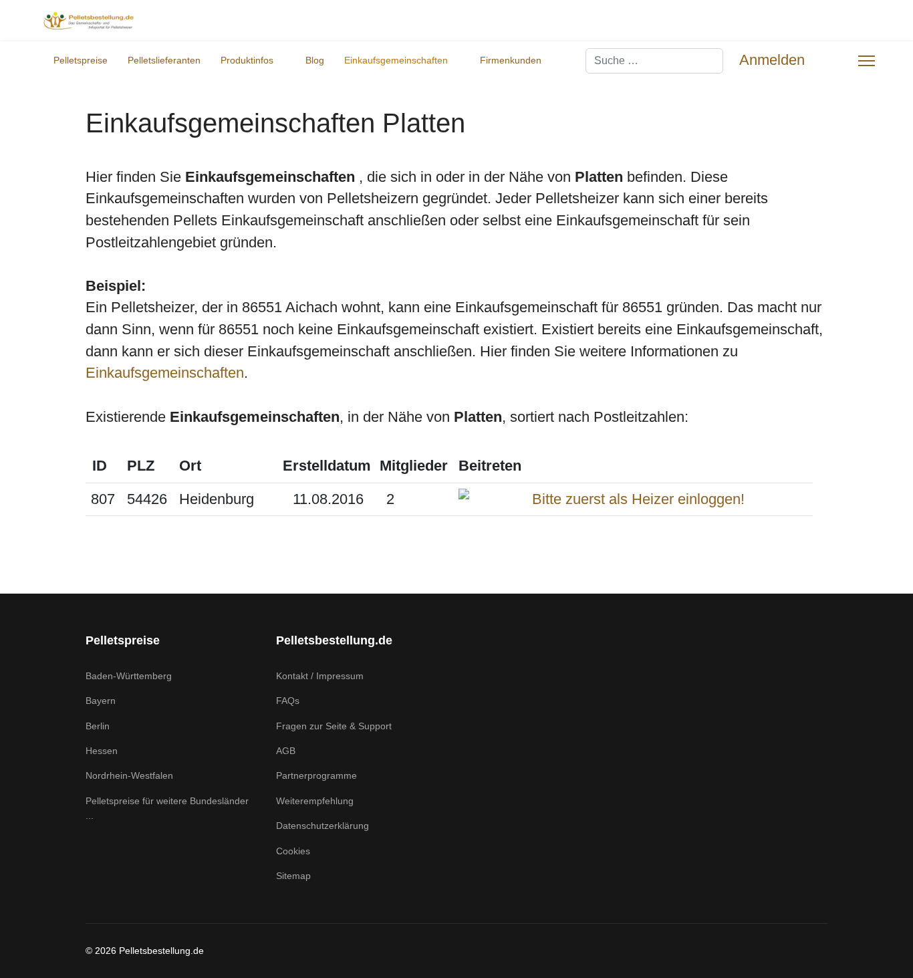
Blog (314, 60)
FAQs (287, 700)
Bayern (101, 700)
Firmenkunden (510, 60)
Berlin (98, 726)
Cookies (293, 851)
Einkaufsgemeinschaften (396, 60)
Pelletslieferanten (164, 60)
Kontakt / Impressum (320, 675)
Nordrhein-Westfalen (129, 775)
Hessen (102, 750)
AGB (285, 750)
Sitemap (293, 875)
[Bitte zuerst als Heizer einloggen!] (633, 500)
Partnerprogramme (316, 775)
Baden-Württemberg (129, 675)
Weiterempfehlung (315, 801)
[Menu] (866, 61)
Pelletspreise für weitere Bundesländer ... (167, 808)
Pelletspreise (80, 60)
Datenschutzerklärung (322, 825)
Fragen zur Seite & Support (334, 726)
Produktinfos (247, 60)
